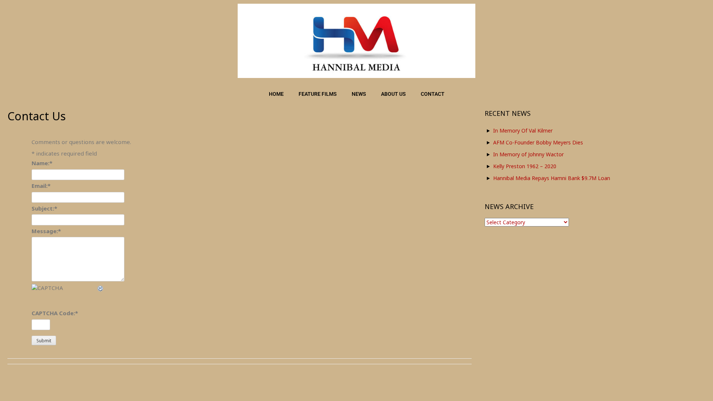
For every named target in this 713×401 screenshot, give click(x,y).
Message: (46, 231)
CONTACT (433, 94)
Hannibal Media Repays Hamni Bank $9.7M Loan (551, 178)
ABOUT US (393, 94)
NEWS (359, 94)
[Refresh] (101, 287)
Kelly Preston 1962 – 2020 (524, 166)
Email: (41, 185)
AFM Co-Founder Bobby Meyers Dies (538, 142)
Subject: (44, 208)
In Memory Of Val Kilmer (523, 130)
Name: (42, 163)
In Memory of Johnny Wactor (528, 154)
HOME (276, 94)
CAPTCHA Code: (55, 313)
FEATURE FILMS (318, 94)
